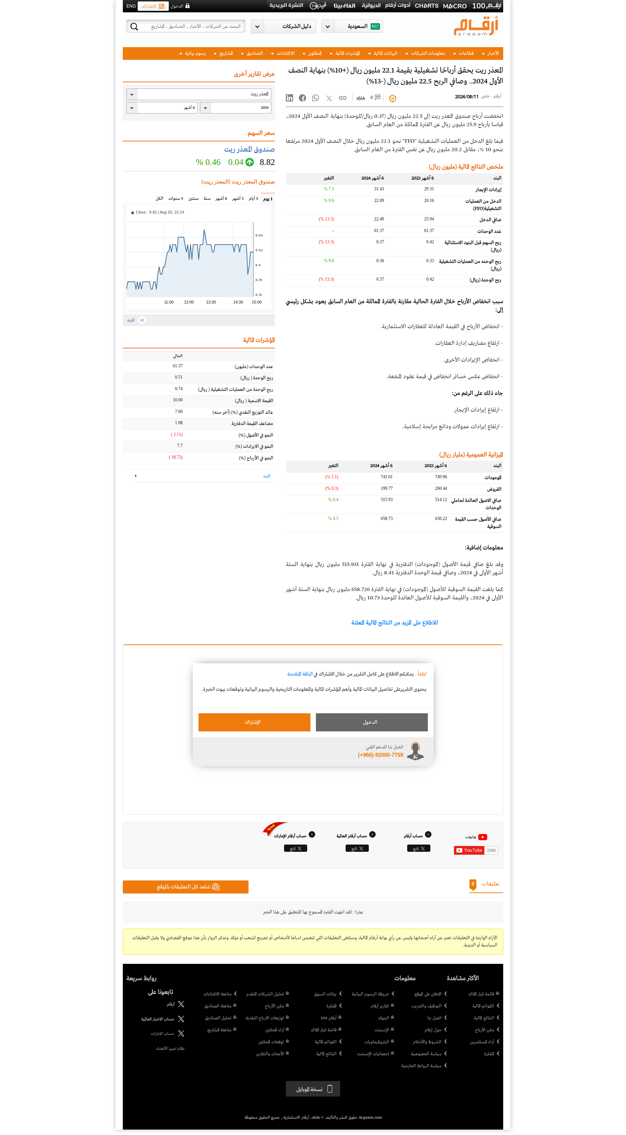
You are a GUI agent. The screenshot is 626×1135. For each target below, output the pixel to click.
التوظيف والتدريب (427, 1006)
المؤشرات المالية (347, 53)
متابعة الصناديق (217, 1006)
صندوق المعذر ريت (249, 149)
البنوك (383, 1018)
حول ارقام (433, 1030)
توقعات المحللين (271, 1042)
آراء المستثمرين (482, 1042)
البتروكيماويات (376, 1042)
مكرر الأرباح (484, 1030)
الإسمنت (382, 1030)
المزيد (267, 476)
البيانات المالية (385, 53)
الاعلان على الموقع (428, 994)
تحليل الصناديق (218, 1018)
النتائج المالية (484, 1018)
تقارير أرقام (380, 1006)
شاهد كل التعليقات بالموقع (183, 887)
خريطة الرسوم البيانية (370, 994)
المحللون (314, 53)
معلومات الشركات (427, 53)
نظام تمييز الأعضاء (170, 1048)
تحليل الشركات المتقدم (265, 994)
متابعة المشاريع (219, 1030)
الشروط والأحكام (427, 1042)
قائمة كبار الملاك (481, 994)
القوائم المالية (483, 1006)
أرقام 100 (329, 1018)
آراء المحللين (274, 1030)
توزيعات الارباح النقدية (265, 1018)
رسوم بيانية (195, 53)
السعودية (357, 26)
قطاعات (466, 53)
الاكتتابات (285, 53)
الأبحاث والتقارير (270, 1054)
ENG (131, 6)
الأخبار (493, 53)
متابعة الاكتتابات (217, 994)
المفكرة (489, 1054)
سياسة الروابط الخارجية (421, 1066)
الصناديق (254, 53)
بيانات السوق (325, 994)
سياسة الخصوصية (426, 1054)
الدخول (177, 6)
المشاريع (225, 53)
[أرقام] (179, 1006)
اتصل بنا (434, 1018)
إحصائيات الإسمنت (373, 1054)
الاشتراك (149, 6)
